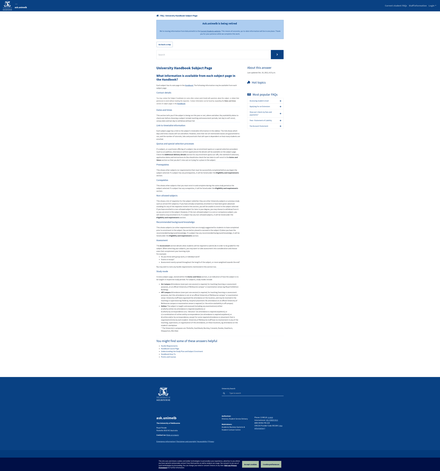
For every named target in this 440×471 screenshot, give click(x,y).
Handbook (181, 103)
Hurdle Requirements (169, 346)
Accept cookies (250, 464)
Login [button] (431, 5)
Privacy (211, 441)
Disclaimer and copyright (186, 441)
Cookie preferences (271, 464)
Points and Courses (168, 357)
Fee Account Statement (259, 126)
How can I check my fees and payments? (261, 113)
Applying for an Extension (260, 106)
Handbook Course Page (170, 348)
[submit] (277, 54)
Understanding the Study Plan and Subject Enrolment (182, 351)
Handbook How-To (168, 354)
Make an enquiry (172, 435)
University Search (228, 388)
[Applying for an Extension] (280, 106)
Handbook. (189, 85)
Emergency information (165, 441)
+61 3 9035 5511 (272, 420)
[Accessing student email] (280, 101)
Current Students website (211, 31)
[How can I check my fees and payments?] (280, 113)
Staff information (418, 5)
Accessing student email (259, 101)
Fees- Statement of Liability (261, 120)
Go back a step (164, 44)
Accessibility (202, 441)
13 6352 (270, 417)
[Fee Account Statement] (280, 126)
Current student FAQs (396, 5)
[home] (157, 15)
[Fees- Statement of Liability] (280, 120)
